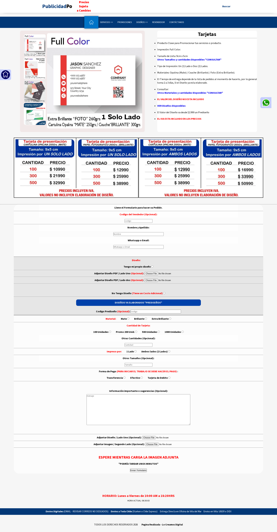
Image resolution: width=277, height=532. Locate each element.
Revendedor (158, 22)
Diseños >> (142, 22)
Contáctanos (176, 22)
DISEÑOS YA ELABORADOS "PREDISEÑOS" (138, 302)
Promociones (125, 22)
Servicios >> (106, 22)
